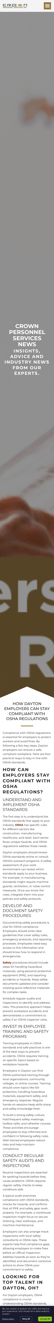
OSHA (19, 825)
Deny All (26, 1319)
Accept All (45, 1319)
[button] (47, 5)
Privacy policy (8, 1319)
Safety (7, 962)
